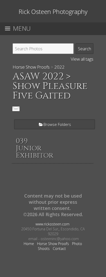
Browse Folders (57, 124)
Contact (59, 248)
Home (29, 243)
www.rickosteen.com (52, 224)
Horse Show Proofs (31, 67)
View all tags (82, 59)
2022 (59, 67)
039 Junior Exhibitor (34, 148)
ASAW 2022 (38, 76)
